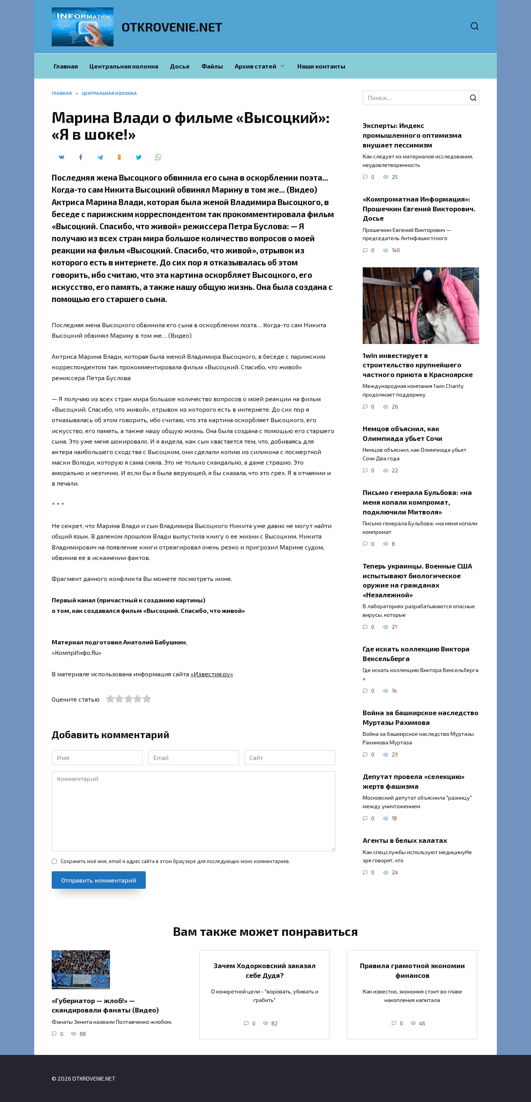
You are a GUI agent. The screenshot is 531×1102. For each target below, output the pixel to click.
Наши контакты (321, 66)
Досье (180, 66)
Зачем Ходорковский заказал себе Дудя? (265, 970)
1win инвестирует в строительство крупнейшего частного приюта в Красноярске (418, 364)
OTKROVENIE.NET (172, 26)
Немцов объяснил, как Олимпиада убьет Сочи (402, 433)
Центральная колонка (123, 66)
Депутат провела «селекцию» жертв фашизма (414, 781)
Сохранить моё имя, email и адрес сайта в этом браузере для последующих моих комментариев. (175, 861)
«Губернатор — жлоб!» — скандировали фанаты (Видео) (105, 1005)
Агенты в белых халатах (405, 840)
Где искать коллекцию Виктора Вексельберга (416, 653)
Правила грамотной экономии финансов (412, 970)
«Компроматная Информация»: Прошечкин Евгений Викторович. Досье (419, 208)
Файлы (212, 66)
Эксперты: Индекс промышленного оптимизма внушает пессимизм (412, 135)
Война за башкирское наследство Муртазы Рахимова (421, 717)
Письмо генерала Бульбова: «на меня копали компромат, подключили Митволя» (417, 502)
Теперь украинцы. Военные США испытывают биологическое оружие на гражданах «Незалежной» (417, 580)
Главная (66, 66)
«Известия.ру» (211, 673)
